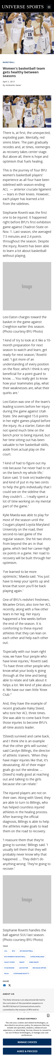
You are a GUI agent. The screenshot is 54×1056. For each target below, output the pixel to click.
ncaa (6, 973)
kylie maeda (9, 968)
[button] (48, 1015)
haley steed (9, 962)
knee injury (34, 962)
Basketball (9, 62)
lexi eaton (23, 968)
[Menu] (49, 7)
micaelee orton (39, 968)
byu (13, 951)
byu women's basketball (14, 956)
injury (22, 962)
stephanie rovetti (21, 973)
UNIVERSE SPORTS (23, 6)
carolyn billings (37, 956)
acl (5, 951)
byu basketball (26, 951)
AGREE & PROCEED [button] (27, 1051)
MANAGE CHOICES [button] (27, 1042)
